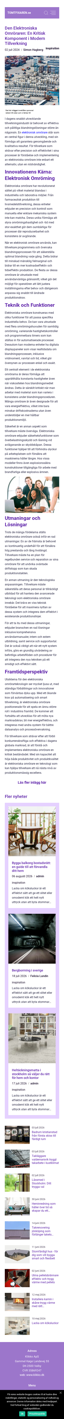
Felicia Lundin (39, 976)
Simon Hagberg (33, 49)
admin (40, 876)
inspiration (52, 48)
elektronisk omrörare (34, 132)
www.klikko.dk (35, 1375)
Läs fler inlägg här (32, 782)
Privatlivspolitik (37, 1414)
